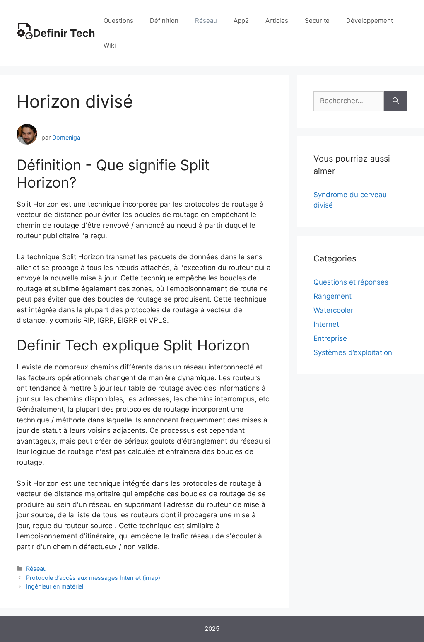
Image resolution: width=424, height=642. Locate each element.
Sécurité (317, 20)
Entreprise (330, 338)
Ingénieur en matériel (54, 586)
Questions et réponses (350, 282)
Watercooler (333, 310)
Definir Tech (64, 33)
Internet (326, 324)
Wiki (110, 45)
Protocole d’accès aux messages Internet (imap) (93, 577)
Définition (164, 20)
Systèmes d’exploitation (352, 352)
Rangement (332, 296)
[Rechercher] (395, 101)
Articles (276, 20)
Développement (369, 20)
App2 (241, 20)
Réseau (206, 20)
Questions (118, 20)
